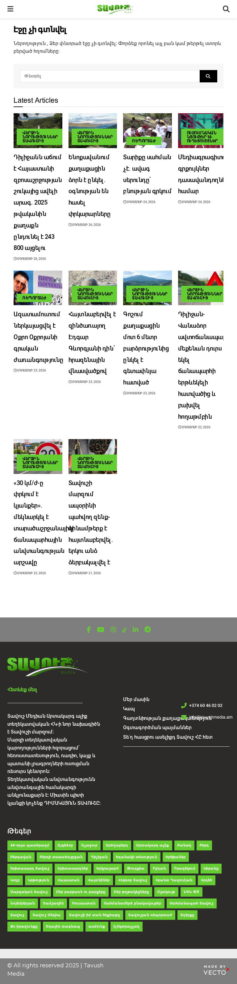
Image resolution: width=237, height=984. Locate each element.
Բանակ (184, 845)
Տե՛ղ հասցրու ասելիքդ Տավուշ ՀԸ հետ (168, 737)
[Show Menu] (10, 9)
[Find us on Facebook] (89, 630)
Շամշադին (53, 903)
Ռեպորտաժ (144, 141)
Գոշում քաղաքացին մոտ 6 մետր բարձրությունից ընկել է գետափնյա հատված (146, 348)
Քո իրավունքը (24, 926)
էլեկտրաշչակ (126, 926)
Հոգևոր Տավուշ (132, 880)
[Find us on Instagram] (113, 630)
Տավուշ (17, 915)
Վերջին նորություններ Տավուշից (40, 137)
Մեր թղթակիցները (131, 892)
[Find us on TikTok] (124, 630)
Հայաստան (69, 880)
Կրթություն (38, 880)
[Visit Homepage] (118, 9)
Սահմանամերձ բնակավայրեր (132, 903)
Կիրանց (211, 868)
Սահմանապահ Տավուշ (192, 903)
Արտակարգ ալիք (152, 845)
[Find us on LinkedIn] (135, 630)
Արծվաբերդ (117, 845)
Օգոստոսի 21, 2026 (86, 573)
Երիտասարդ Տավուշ (29, 868)
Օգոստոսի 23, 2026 (31, 370)
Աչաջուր (89, 845)
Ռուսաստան (84, 903)
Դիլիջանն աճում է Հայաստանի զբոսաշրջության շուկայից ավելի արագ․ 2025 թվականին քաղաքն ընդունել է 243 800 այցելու (38, 202)
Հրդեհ (206, 880)
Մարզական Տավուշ (29, 892)
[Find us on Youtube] (100, 630)
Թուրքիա (136, 868)
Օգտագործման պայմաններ (157, 727)
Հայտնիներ (99, 880)
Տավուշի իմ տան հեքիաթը (94, 915)
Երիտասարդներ (73, 868)
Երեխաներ (176, 857)
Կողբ (15, 880)
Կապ (129, 708)
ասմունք (97, 926)
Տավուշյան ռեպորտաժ (150, 915)
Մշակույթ (166, 892)
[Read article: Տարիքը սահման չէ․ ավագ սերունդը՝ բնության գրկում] (147, 130)
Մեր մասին (136, 699)
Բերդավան (20, 857)
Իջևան (159, 868)
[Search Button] (208, 76)
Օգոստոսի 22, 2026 (195, 427)
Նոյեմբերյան (22, 903)
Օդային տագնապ (63, 926)
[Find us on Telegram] (147, 630)
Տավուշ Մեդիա (47, 915)
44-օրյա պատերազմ (29, 845)
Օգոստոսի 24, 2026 (141, 202)
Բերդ (204, 845)
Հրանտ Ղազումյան (174, 880)
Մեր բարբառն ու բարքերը (81, 892)
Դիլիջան (99, 857)
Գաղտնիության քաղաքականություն (167, 718)
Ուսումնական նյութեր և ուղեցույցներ (202, 137)
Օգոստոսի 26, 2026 (31, 258)
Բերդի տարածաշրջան (61, 857)
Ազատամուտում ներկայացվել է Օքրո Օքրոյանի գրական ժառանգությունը (39, 337)
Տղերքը (187, 915)
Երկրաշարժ (108, 868)
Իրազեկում (184, 868)
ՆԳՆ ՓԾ (191, 892)
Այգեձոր (65, 845)
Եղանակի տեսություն (136, 857)
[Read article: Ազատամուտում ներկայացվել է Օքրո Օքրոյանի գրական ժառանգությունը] (38, 288)
